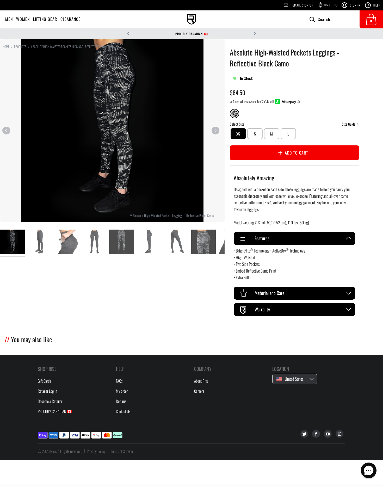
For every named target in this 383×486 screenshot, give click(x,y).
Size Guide (349, 123)
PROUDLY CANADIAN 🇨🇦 (191, 34)
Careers (199, 391)
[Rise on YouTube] (328, 434)
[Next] (215, 130)
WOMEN (23, 19)
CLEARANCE (70, 19)
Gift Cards (44, 381)
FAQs (119, 381)
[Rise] (191, 19)
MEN (9, 19)
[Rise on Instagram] (339, 434)
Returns (121, 401)
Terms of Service (122, 451)
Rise (53, 451)
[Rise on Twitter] (304, 434)
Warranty (262, 309)
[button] (368, 470)
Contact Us (123, 411)
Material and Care (270, 293)
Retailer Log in (47, 391)
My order (122, 391)
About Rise (201, 381)
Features (262, 238)
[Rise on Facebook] (316, 434)
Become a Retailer (50, 401)
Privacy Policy (96, 451)
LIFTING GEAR (45, 19)
